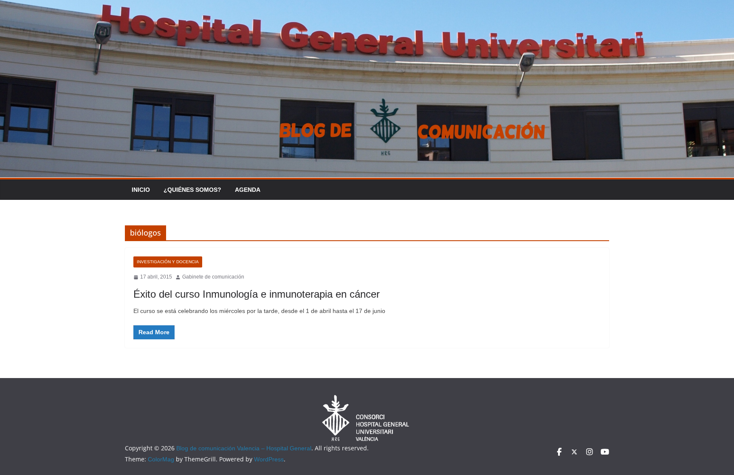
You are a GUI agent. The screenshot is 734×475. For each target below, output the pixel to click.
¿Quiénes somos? (192, 189)
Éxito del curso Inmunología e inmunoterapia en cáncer (256, 294)
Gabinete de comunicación (213, 277)
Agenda (247, 189)
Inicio (141, 189)
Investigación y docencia (168, 261)
